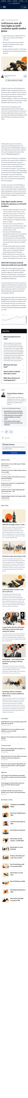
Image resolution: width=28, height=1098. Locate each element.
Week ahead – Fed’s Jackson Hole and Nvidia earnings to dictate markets (13, 661)
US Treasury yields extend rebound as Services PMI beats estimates (13, 422)
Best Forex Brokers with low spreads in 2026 (17, 865)
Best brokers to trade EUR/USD (16, 848)
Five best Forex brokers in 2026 (17, 822)
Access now (14, 452)
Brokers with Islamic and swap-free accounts (17, 857)
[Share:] (25, 76)
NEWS (2, 20)
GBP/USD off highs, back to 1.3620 (13, 524)
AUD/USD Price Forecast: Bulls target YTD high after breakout (13, 722)
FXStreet (7, 76)
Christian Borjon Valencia (10, 75)
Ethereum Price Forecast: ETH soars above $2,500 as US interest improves (14, 757)
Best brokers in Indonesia (17, 830)
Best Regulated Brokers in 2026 (17, 891)
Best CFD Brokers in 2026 (17, 881)
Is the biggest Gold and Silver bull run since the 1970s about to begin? (12, 784)
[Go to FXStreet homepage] (4, 7)
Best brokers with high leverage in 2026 (16, 899)
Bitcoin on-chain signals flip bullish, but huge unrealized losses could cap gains (13, 764)
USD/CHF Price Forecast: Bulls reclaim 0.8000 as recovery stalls (13, 417)
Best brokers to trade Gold (16, 874)
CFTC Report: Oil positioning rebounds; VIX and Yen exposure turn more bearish (13, 776)
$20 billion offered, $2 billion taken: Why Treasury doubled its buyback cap (13, 694)
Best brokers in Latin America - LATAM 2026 (17, 839)
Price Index (23, 170)
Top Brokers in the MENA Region (17, 805)
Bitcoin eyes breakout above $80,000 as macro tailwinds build (13, 749)
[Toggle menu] (1, 7)
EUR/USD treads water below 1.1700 (14, 556)
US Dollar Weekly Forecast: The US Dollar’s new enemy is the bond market (13, 791)
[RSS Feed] (11, 432)
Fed (20, 193)
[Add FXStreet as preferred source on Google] (14, 80)
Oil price (9, 0)
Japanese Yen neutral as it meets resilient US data (14, 737)
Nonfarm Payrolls (12, 154)
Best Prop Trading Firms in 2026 (17, 814)
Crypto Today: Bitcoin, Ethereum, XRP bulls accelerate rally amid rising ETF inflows (13, 629)
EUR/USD (21, 0)
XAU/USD (15, 0)
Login (24, 7)
